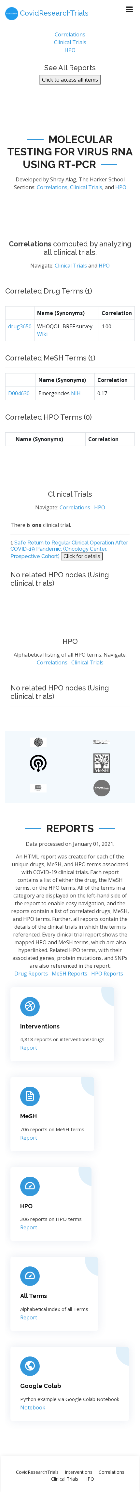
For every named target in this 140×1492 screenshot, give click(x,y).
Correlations (70, 34)
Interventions (40, 1026)
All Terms (33, 1295)
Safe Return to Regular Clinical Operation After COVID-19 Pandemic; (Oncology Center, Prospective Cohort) (69, 549)
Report (28, 1047)
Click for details (81, 556)
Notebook (32, 1407)
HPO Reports (107, 973)
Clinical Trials (70, 42)
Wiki (42, 334)
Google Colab (40, 1385)
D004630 (19, 393)
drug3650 (20, 326)
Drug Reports (31, 973)
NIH (76, 393)
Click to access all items (70, 79)
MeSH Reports (69, 973)
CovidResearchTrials (37, 1472)
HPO (70, 50)
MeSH (28, 1116)
